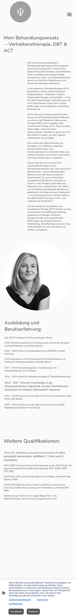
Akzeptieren (16, 611)
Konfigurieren (16, 603)
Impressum (42, 599)
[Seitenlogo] (20, 14)
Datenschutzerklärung (20, 599)
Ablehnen (33, 611)
